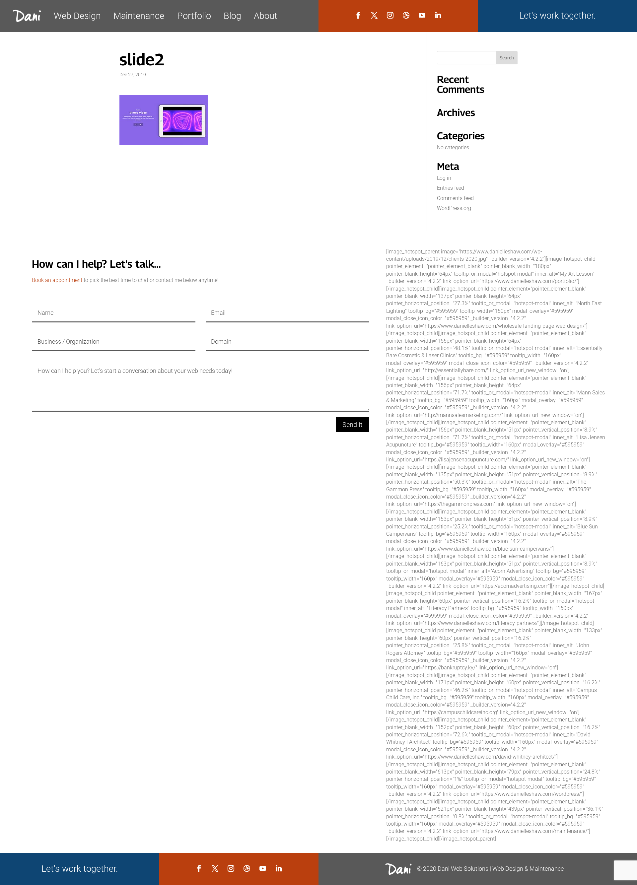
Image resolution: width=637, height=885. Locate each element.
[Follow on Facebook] (358, 15)
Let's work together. (557, 15)
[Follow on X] (374, 15)
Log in (444, 178)
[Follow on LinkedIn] (438, 15)
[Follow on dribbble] (406, 15)
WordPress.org (454, 208)
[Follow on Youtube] (422, 15)
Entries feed (450, 188)
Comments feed (455, 198)
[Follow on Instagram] (390, 15)
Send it (352, 425)
